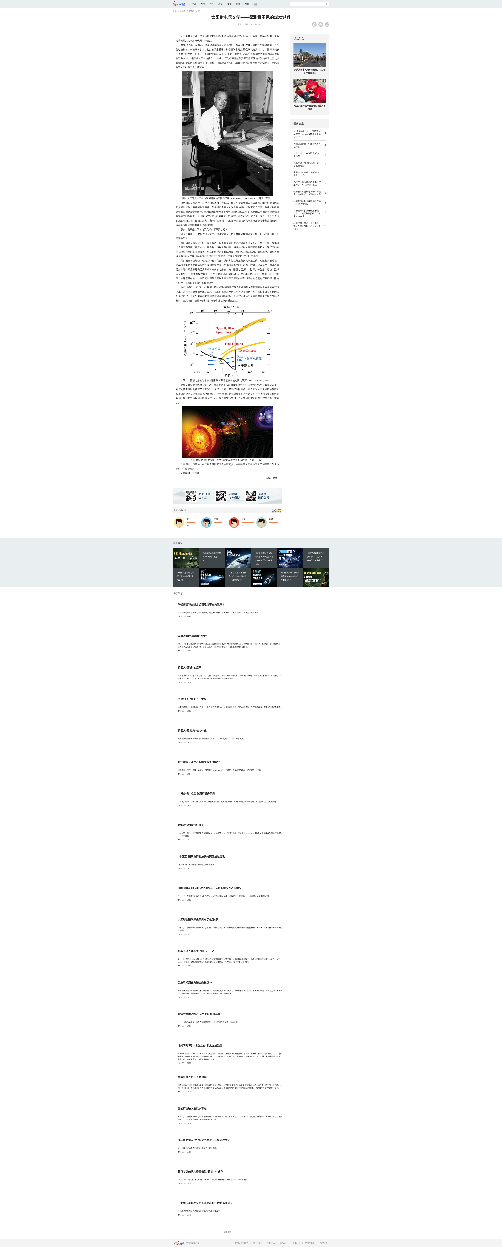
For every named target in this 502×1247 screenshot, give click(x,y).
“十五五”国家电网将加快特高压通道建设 (201, 856)
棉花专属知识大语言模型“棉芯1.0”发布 (200, 1171)
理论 (220, 4)
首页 (174, 11)
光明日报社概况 (241, 1243)
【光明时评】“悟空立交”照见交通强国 (200, 1045)
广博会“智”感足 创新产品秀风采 (196, 793)
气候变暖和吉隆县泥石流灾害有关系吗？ (201, 604)
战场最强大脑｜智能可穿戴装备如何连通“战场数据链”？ (290, 576)
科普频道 (181, 11)
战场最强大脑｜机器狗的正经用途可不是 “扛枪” (212, 556)
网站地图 (323, 1243)
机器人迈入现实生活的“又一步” (196, 951)
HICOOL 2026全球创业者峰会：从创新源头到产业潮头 (209, 888)
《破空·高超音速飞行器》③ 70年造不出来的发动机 (185, 576)
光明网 (246, 24)
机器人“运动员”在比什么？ (193, 730)
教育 (247, 4)
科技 (238, 4)
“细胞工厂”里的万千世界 (192, 699)
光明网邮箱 (309, 1243)
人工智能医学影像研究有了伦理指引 (199, 919)
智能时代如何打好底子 (191, 825)
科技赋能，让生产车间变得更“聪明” (199, 762)
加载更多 (227, 1232)
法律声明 (296, 1243)
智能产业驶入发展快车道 (192, 1108)
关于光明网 (257, 1243)
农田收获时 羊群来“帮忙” (192, 636)
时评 (211, 4)
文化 (229, 4)
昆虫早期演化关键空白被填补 (195, 982)
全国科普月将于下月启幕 (192, 1077)
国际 (203, 4)
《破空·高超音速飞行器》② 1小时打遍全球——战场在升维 (238, 576)
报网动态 (271, 1243)
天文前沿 (190, 11)
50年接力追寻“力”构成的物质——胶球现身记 (204, 1140)
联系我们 (283, 1243)
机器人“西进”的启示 (189, 667)
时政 (194, 4)
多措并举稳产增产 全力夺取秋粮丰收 (199, 1014)
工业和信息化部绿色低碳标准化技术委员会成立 (205, 1203)
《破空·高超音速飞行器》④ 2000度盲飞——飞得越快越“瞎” (315, 556)
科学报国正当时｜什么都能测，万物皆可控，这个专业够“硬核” (307, 226)
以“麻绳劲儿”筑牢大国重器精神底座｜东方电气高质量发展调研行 (307, 134)
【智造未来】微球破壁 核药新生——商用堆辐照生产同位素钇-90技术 (307, 213)
